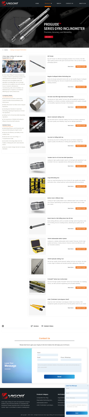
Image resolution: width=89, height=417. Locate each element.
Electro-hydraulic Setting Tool (56, 117)
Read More (70, 66)
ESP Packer (50, 56)
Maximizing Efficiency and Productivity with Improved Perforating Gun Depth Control (13, 129)
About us (82, 3)
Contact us (69, 3)
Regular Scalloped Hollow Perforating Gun (59, 76)
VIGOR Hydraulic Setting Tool (56, 259)
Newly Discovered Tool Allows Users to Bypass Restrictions (13, 105)
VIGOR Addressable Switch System (57, 238)
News (58, 3)
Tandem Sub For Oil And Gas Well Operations (60, 157)
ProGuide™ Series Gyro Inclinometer (57, 279)
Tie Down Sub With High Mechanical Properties (60, 97)
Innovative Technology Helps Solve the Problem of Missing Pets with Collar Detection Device (13, 142)
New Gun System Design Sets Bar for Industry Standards (13, 148)
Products (48, 3)
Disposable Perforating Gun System (44, 400)
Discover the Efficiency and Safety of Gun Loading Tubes (12, 133)
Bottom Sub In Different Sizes (55, 198)
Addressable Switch (42, 403)
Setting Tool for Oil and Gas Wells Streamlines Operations (13, 116)
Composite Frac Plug (42, 398)
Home (37, 3)
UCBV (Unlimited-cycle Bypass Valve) (45, 405)
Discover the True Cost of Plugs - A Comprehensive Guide (11, 137)
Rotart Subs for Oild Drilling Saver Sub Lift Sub (60, 218)
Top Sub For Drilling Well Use (55, 137)
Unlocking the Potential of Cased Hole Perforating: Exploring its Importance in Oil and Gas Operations (13, 110)
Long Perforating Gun (53, 178)
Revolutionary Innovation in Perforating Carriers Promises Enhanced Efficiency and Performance (12, 100)
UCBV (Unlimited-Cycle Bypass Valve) (58, 299)
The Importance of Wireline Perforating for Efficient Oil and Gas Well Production (13, 120)
